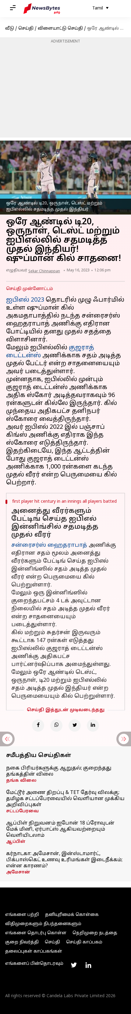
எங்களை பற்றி (22, 914)
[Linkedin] (93, 725)
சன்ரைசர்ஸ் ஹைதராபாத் (49, 545)
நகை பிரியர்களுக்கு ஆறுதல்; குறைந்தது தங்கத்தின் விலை (59, 771)
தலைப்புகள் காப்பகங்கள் (33, 951)
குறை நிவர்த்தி (22, 942)
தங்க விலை (21, 780)
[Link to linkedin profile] (88, 965)
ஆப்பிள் (16, 841)
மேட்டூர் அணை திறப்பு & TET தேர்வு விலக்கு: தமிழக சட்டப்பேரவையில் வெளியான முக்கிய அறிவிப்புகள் (65, 799)
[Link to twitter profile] (73, 965)
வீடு (9, 28)
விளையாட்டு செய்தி (60, 28)
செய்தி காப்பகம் (84, 942)
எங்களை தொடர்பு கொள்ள (35, 933)
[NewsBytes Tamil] (41, 8)
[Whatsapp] (56, 725)
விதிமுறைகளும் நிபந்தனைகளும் (43, 924)
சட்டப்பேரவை (22, 811)
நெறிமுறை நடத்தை (95, 933)
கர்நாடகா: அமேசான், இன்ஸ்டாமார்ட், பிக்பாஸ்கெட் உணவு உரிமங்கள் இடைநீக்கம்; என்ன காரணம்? (64, 860)
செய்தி (26, 28)
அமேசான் (18, 872)
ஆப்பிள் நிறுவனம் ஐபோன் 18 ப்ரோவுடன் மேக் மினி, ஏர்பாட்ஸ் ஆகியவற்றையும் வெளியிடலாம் (60, 829)
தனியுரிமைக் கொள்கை (72, 914)
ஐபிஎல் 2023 (25, 300)
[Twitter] (75, 725)
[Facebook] (38, 725)
